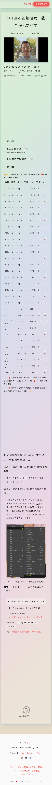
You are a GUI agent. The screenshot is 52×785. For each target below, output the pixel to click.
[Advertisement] (26, 110)
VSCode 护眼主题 (22, 770)
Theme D (30, 753)
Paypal (39, 753)
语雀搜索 (36, 770)
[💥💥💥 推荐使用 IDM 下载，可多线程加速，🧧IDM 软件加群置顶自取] (39, 189)
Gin (22, 753)
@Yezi (29, 742)
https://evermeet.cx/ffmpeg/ (26, 632)
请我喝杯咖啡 (41, 4)
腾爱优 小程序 (35, 767)
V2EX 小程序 (22, 767)
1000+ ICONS (27, 774)
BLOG (12, 767)
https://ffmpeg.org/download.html (24, 617)
